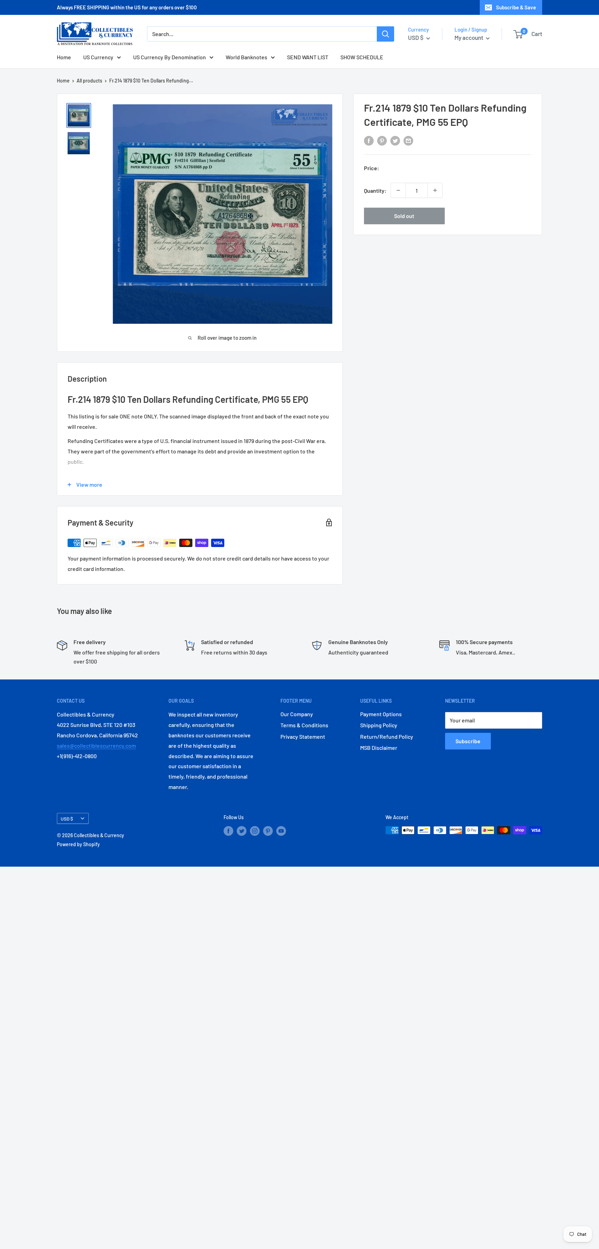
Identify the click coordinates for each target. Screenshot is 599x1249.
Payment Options (381, 714)
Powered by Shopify (78, 844)
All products (89, 81)
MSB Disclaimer (378, 747)
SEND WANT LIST (307, 57)
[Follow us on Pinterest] (268, 831)
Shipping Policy (378, 725)
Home (64, 57)
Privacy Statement (302, 736)
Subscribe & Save (516, 7)
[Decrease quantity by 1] (398, 190)
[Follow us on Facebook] (228, 831)
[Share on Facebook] (369, 140)
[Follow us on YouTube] (281, 831)
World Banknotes (246, 57)
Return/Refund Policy (386, 736)
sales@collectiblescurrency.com (96, 745)
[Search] (385, 34)
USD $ (67, 819)
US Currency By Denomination (169, 57)
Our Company (296, 714)
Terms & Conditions (304, 725)
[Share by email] (408, 140)
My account (469, 37)
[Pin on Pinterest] (382, 140)
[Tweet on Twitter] (395, 140)
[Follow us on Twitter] (241, 831)
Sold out (404, 215)
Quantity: (375, 190)
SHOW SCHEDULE (361, 57)
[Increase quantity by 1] (435, 190)
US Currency (98, 57)
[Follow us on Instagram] (255, 831)
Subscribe (467, 741)
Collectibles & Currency (99, 835)
